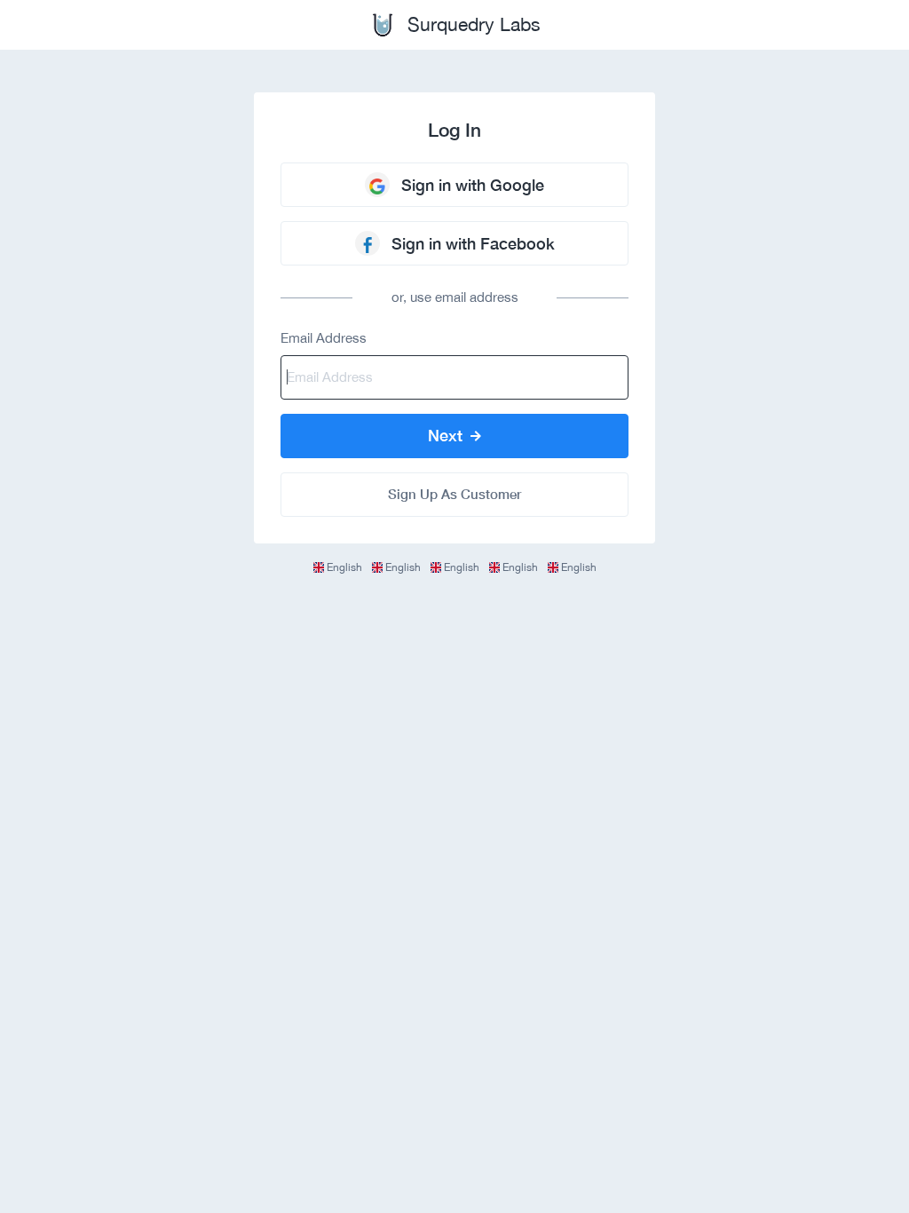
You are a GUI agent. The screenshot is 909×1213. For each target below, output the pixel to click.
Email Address (324, 337)
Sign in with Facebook (473, 243)
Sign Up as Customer (454, 494)
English (344, 567)
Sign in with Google (472, 184)
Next (447, 435)
